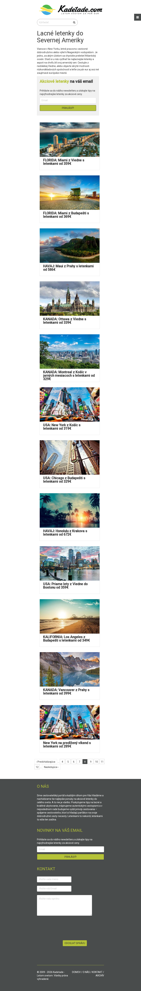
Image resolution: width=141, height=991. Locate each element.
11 (102, 761)
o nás (86, 972)
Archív (100, 975)
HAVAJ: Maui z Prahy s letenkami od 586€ (68, 268)
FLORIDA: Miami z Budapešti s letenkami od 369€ (66, 215)
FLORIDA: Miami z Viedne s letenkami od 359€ (63, 162)
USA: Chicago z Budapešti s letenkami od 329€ (64, 479)
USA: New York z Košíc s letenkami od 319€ (61, 426)
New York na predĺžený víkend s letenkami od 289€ (67, 744)
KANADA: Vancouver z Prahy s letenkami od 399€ (66, 691)
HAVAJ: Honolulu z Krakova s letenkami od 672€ (65, 532)
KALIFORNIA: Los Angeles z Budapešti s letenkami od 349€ (66, 638)
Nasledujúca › (51, 767)
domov (76, 972)
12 (37, 767)
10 (96, 761)
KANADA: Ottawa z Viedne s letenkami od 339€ (64, 321)
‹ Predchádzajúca (45, 761)
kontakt (97, 972)
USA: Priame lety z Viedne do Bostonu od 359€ (65, 585)
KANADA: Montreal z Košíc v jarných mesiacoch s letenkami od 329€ (69, 375)
